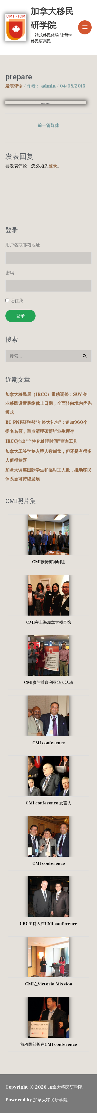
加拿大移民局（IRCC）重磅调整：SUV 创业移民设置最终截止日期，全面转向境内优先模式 (48, 403)
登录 (52, 166)
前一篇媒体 (48, 125)
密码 (9, 272)
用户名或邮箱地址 (22, 244)
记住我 (16, 300)
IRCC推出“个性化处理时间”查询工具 (41, 441)
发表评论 (14, 86)
